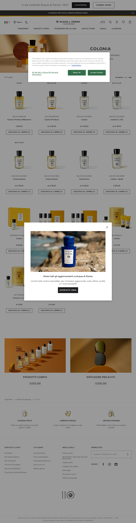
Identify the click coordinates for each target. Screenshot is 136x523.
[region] (69, 67)
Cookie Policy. (76, 65)
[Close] (107, 227)
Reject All (77, 73)
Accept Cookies (97, 73)
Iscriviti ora (68, 290)
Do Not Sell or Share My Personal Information (45, 74)
